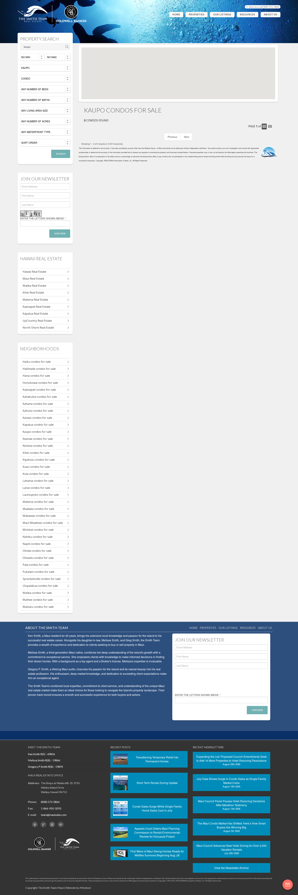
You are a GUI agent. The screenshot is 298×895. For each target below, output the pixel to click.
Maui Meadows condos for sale (43, 523)
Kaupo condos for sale (37, 432)
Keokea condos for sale (38, 446)
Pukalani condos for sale (38, 572)
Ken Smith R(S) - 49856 (41, 754)
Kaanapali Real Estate (36, 307)
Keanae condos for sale (38, 439)
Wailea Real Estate (34, 286)
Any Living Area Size (34, 110)
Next (186, 137)
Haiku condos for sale (37, 362)
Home (176, 14)
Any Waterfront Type (35, 132)
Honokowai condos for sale (40, 383)
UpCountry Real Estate (37, 321)
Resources (247, 14)
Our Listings (222, 14)
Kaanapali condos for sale (39, 390)
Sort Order (29, 142)
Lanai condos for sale (36, 488)
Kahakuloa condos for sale (40, 397)
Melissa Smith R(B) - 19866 (44, 760)
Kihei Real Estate (33, 292)
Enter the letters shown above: (43, 218)
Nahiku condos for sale (38, 537)
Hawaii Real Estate (34, 272)
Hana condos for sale (36, 376)
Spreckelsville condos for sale (42, 579)
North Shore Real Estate (38, 327)
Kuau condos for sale (36, 467)
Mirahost (85, 887)
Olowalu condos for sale (38, 558)
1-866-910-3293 (51, 808)
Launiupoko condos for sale (41, 495)
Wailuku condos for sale (38, 607)
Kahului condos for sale (38, 411)
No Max (52, 57)
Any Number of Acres (35, 121)
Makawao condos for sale (39, 516)
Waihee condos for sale (38, 600)
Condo (25, 78)
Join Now (59, 233)
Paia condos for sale (36, 565)
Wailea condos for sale (37, 593)
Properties (196, 14)
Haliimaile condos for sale (39, 369)
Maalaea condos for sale (38, 509)
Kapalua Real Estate (35, 313)
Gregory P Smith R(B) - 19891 (45, 766)
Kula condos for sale (36, 474)
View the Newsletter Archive (231, 868)
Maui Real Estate (33, 278)
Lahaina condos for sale (38, 481)
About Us (270, 14)
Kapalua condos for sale (38, 425)
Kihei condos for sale (36, 453)
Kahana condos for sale (38, 404)
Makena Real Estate (35, 299)
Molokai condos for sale (38, 530)
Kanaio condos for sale (37, 418)
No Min (25, 57)
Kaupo (25, 68)
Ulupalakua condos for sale (40, 586)
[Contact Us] (287, 884)
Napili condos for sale (37, 544)
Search (60, 153)
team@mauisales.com (54, 814)
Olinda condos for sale (37, 551)
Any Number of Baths (35, 100)
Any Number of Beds (34, 89)
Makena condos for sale (38, 502)
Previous (172, 137)
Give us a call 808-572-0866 (263, 7)
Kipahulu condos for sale (39, 460)
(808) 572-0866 (50, 801)
